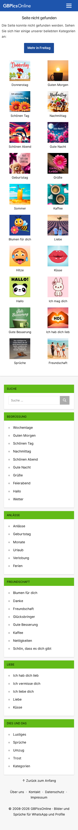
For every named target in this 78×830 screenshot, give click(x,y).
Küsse (17, 707)
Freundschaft (23, 609)
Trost (17, 758)
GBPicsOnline (41, 809)
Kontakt (34, 792)
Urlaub (18, 550)
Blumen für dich (25, 593)
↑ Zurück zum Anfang (39, 781)
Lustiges (19, 734)
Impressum (39, 797)
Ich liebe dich (23, 691)
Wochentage (23, 428)
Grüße (18, 475)
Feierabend (21, 483)
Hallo (17, 491)
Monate (19, 542)
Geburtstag (22, 534)
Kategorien (21, 766)
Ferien (18, 566)
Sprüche (19, 742)
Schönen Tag (23, 443)
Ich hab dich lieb (26, 675)
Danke (18, 601)
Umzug (18, 750)
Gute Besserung (25, 625)
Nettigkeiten (22, 641)
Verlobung (21, 558)
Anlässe (19, 526)
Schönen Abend (25, 459)
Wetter (18, 499)
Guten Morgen (24, 435)
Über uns (17, 792)
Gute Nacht (22, 467)
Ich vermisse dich (26, 684)
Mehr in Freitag (39, 48)
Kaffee (18, 633)
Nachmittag (22, 451)
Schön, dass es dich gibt (32, 648)
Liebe (17, 699)
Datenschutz (54, 792)
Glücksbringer (24, 617)
